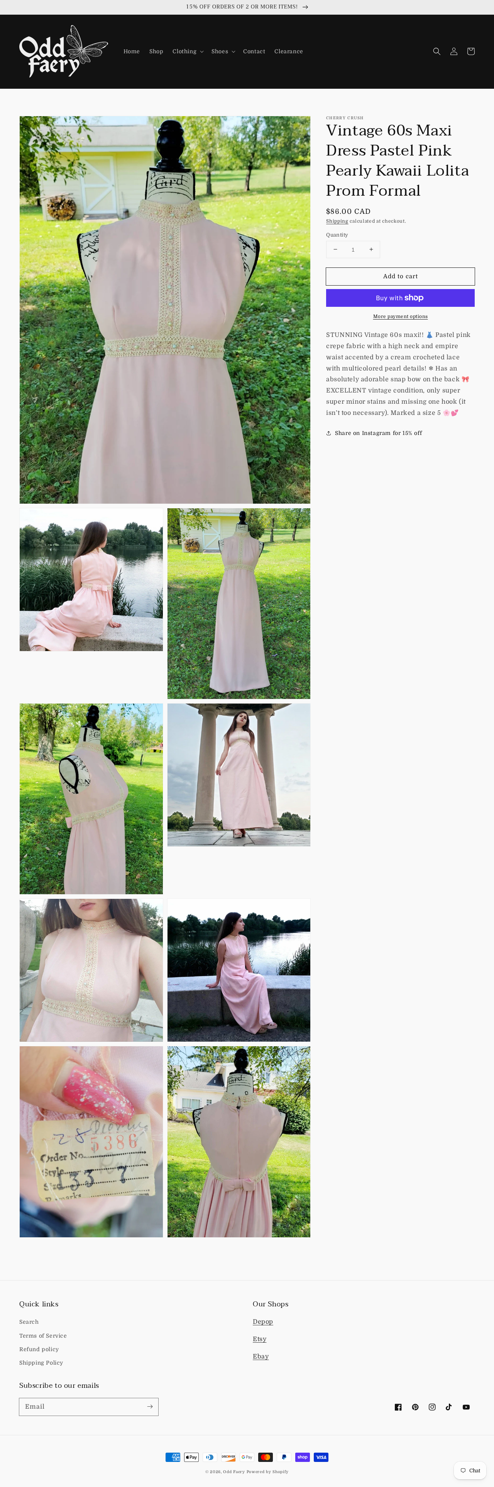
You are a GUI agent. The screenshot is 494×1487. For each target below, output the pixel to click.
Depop (263, 1321)
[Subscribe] (149, 1406)
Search (29, 1322)
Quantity (337, 234)
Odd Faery (234, 1472)
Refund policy (39, 1349)
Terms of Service (43, 1336)
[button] (187, 51)
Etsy (259, 1339)
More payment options (400, 316)
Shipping (337, 221)
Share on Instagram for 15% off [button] (378, 433)
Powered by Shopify (268, 1472)
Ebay (261, 1356)
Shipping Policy (41, 1363)
